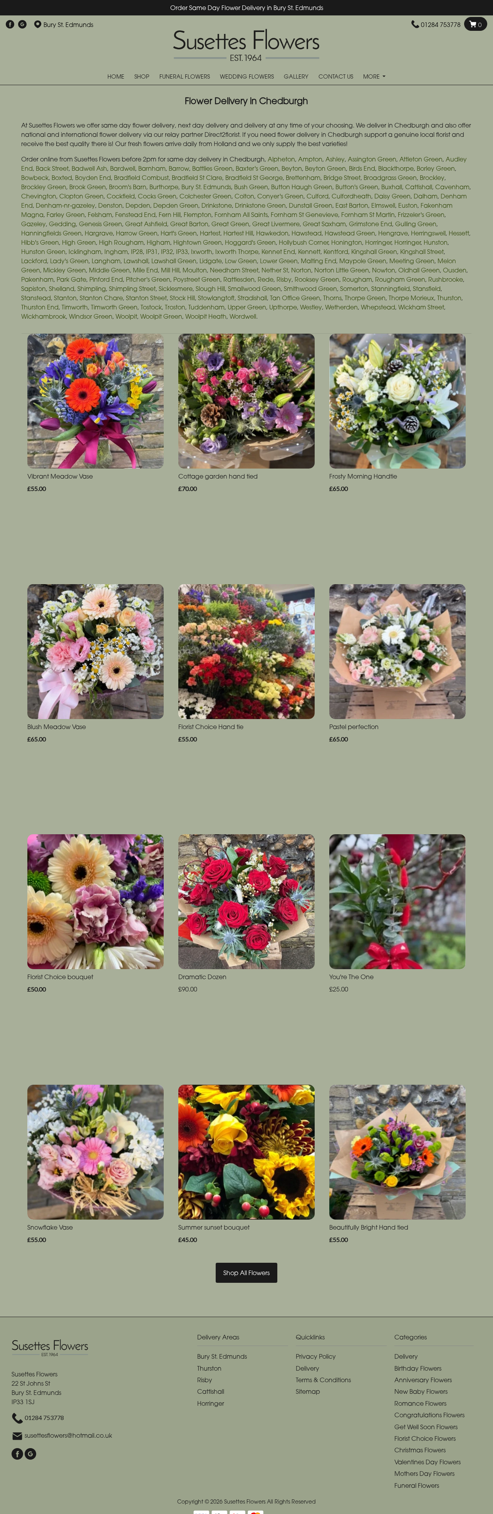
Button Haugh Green (301, 187)
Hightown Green (197, 242)
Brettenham (303, 177)
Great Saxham (324, 224)
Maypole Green (362, 261)
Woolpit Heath (205, 316)
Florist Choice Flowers (425, 1438)
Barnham (152, 168)
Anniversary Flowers (423, 1380)
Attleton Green (421, 159)
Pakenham (37, 279)
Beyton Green (325, 168)
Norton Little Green (341, 270)
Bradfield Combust (141, 177)
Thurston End (40, 307)
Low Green (241, 261)
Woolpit (126, 316)
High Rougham (121, 242)
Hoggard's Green (250, 242)
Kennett (309, 251)
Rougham (357, 279)
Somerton (354, 288)
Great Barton (189, 224)
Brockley (432, 177)
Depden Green (175, 205)
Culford (318, 196)
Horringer (378, 242)
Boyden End (93, 177)
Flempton (197, 214)
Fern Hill (170, 214)
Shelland (61, 288)
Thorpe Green (365, 298)
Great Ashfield (146, 224)
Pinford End (106, 279)
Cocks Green (157, 196)
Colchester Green (205, 196)
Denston (110, 205)
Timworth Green (114, 307)
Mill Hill (170, 270)
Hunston (436, 242)
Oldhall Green (419, 270)
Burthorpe (163, 187)
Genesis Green (100, 224)
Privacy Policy (316, 1356)
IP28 (137, 251)
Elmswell (383, 205)
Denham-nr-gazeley (65, 205)
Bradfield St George (254, 177)
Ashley (335, 159)
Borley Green (436, 168)
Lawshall (136, 261)
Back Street (52, 168)
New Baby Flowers (421, 1391)
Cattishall (418, 187)
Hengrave (393, 233)
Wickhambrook (43, 316)
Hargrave (99, 233)
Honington (346, 242)
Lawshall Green (173, 261)
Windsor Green (90, 316)
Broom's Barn (127, 187)
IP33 (182, 251)
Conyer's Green (280, 196)
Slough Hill (210, 288)
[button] (246, 1339)
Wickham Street (421, 307)
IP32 (167, 251)
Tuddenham (206, 307)
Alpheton (281, 159)
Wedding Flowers (247, 76)
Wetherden (341, 307)
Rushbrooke (445, 279)
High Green (79, 242)
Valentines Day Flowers (427, 1462)
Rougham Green (400, 279)
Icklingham (85, 251)
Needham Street (234, 270)
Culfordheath (351, 196)
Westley (311, 307)
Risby (284, 279)
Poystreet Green (196, 279)
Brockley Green (43, 187)
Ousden (454, 270)
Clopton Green (81, 196)
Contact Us (336, 76)
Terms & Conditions (323, 1380)
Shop (141, 76)
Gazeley (33, 224)
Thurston (449, 298)
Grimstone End (370, 224)
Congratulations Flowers (429, 1415)
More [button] (372, 76)
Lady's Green (69, 261)
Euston (408, 205)
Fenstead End (135, 214)
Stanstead (36, 298)
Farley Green (66, 214)
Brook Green (87, 187)
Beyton (292, 168)
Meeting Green (411, 261)
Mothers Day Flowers (424, 1473)
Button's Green (356, 187)
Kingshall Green (374, 251)
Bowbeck (35, 177)
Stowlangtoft (216, 298)
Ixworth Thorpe (236, 251)
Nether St (275, 270)
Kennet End (278, 251)
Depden (138, 205)
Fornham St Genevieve (304, 214)
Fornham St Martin (368, 214)
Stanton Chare (101, 298)
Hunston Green (43, 251)
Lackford (34, 261)
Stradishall (252, 298)
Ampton (310, 159)
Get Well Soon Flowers (426, 1427)
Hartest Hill (238, 233)
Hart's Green (179, 233)
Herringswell (428, 233)
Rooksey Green (317, 279)
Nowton (383, 270)
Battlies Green (212, 168)
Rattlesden (239, 279)
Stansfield (427, 288)
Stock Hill (182, 298)
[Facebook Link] (10, 25)
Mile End (145, 270)
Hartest (210, 233)
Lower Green (279, 261)
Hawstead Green (350, 233)
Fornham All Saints (241, 214)
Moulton (195, 270)
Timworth (75, 307)
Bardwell (122, 168)
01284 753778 (441, 25)
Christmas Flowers (420, 1450)
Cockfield (121, 196)
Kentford (336, 251)
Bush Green (251, 187)
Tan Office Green (295, 298)
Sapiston (33, 288)
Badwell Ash (89, 168)
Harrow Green (137, 233)
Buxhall (391, 187)
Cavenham (452, 187)
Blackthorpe (396, 168)
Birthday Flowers (417, 1368)
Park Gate (71, 279)
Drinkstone (216, 205)
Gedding (62, 224)
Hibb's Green (40, 242)
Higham (158, 242)
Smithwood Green (310, 288)
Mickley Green (64, 270)
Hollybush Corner (303, 242)
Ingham (116, 251)
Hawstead (307, 233)
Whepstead (378, 307)
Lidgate (211, 261)
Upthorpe (283, 307)
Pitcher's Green (148, 279)
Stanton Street (146, 298)
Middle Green (109, 270)
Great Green (230, 224)
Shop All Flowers (246, 1273)
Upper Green (247, 307)
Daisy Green (392, 196)
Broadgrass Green (390, 177)
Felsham (100, 214)
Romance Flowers (420, 1403)
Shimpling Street (132, 288)
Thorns (332, 298)
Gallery (296, 76)
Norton (301, 270)
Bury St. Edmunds (206, 187)
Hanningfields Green (51, 233)
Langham (106, 261)
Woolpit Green (161, 316)
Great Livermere (276, 224)
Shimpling (91, 288)
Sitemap (308, 1391)
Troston (175, 307)
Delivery (307, 1368)
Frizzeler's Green (421, 214)
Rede (265, 279)
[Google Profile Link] (22, 25)
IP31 (152, 251)
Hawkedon (272, 233)
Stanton (65, 298)
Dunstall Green (310, 205)
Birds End (362, 168)
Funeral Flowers (184, 76)
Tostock (151, 307)
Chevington (38, 196)
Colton (244, 196)
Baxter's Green (257, 168)
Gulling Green (415, 224)
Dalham (426, 196)
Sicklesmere (176, 288)
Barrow (179, 168)
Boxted (62, 177)
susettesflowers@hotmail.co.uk (68, 1435)
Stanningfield (390, 288)
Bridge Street (342, 177)
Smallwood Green (254, 288)
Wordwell (243, 316)
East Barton (351, 205)
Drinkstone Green (260, 205)
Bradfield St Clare (197, 177)
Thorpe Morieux (411, 298)
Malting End (318, 261)
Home (115, 76)
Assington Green (372, 159)
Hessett (459, 233)
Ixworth (201, 251)
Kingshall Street (422, 251)
